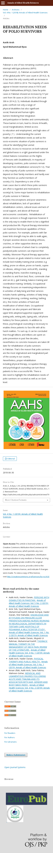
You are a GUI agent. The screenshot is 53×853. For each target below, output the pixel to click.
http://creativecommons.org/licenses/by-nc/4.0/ (28, 576)
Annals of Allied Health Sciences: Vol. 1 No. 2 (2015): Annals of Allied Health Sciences (29, 634)
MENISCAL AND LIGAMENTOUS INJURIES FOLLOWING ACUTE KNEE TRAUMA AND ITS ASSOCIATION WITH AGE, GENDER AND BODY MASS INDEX (28, 679)
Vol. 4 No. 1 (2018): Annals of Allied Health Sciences (25, 12)
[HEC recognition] (14, 821)
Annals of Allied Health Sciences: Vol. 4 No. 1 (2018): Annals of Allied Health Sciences (29, 653)
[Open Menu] (3, 3)
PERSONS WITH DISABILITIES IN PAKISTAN (29, 599)
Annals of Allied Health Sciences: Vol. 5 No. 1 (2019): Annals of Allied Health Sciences (28, 664)
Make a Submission (15, 755)
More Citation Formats (15, 500)
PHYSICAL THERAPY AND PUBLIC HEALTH (26, 660)
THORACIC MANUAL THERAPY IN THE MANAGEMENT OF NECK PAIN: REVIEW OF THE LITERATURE (28, 645)
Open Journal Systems (14, 767)
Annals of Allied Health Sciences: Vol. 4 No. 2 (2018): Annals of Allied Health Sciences (29, 688)
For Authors (9, 737)
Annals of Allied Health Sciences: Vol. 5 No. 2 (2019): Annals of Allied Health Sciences (28, 603)
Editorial (11, 458)
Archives (15, 9)
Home (5, 9)
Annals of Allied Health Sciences (23, 3)
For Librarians (10, 741)
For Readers (9, 733)
